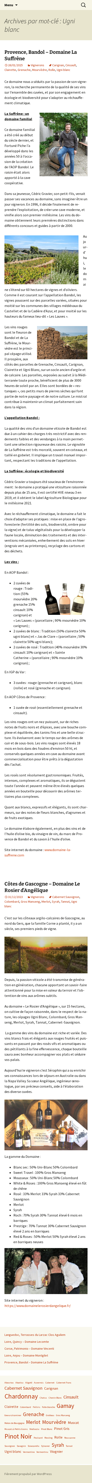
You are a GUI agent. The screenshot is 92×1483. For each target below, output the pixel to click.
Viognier (56, 1451)
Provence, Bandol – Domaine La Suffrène (31, 1362)
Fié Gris (36, 1407)
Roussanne (69, 1437)
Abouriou (9, 1382)
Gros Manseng (30, 902)
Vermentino (29, 1452)
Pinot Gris (61, 1428)
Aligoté (28, 1382)
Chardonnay (21, 1396)
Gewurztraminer (12, 1415)
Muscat (73, 1422)
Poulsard (38, 1437)
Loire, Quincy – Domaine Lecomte (26, 1342)
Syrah (55, 902)
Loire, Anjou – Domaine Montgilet (26, 1355)
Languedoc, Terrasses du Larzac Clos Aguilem (34, 1335)
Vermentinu (42, 1452)
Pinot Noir (18, 1436)
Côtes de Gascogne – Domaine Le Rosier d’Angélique (42, 887)
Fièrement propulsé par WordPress (28, 1474)
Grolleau (50, 1415)
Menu (8, 5)
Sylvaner (45, 1446)
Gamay (65, 1406)
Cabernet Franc (63, 1382)
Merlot (46, 902)
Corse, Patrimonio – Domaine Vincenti (29, 1349)
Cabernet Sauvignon (65, 897)
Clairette (10, 70)
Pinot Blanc (46, 1429)
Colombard (11, 902)
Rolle (51, 70)
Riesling (48, 1437)
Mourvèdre (39, 70)
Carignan (58, 65)
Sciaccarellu (33, 1446)
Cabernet (49, 1382)
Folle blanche (48, 1407)
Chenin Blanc (55, 1397)
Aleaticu (19, 1382)
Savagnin (21, 1446)
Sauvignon (9, 1446)
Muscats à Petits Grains (16, 1429)
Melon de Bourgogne (14, 1423)
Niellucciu (34, 1429)
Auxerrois (39, 1382)
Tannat (65, 902)
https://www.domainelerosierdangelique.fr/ (37, 1305)
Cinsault (70, 65)
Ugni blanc (63, 70)
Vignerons (37, 65)
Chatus (43, 1397)
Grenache (24, 70)
